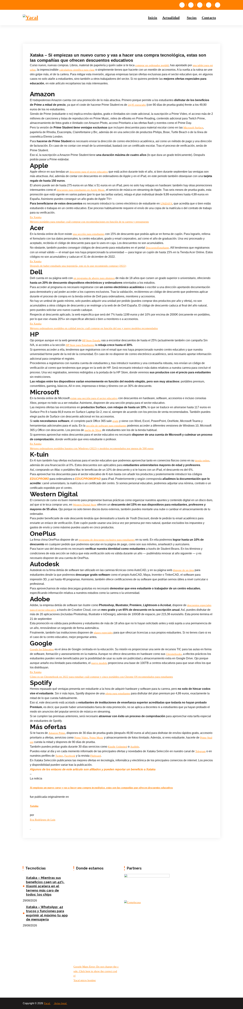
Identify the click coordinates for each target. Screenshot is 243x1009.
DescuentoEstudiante (157, 247)
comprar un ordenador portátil (152, 65)
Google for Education (42, 649)
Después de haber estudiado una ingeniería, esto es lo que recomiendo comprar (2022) (78, 265)
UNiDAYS (166, 203)
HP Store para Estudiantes (80, 345)
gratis (115, 421)
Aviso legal (60, 1003)
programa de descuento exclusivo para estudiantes (107, 539)
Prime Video (81, 737)
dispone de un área (183, 570)
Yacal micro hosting (84, 980)
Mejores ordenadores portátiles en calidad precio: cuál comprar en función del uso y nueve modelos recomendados (94, 328)
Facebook (69, 755)
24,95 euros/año (137, 104)
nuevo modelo (99, 663)
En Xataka (35, 217)
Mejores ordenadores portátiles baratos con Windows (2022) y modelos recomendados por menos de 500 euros (92, 448)
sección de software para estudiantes (106, 425)
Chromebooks (174, 654)
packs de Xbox (93, 430)
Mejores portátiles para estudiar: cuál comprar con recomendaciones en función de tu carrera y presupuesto (89, 221)
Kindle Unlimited (117, 746)
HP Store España (91, 340)
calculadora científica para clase (77, 69)
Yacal (47, 1003)
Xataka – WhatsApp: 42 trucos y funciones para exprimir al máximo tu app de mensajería (47, 913)
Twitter (59, 755)
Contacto (209, 18)
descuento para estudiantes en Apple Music (81, 189)
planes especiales (103, 632)
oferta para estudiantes (117, 693)
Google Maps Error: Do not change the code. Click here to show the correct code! (96, 971)
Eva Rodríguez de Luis (42, 819)
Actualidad (171, 18)
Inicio (152, 18)
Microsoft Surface (193, 127)
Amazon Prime (57, 733)
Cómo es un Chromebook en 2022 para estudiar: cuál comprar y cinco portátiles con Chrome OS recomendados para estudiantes (101, 676)
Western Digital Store (84, 504)
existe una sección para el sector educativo (94, 398)
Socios (192, 18)
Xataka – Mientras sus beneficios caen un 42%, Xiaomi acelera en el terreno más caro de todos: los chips (45, 886)
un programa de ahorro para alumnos (94, 278)
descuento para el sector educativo (89, 171)
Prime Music (96, 737)
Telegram (200, 751)
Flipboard (95, 755)
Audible (134, 746)
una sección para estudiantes (88, 234)
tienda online (202, 460)
